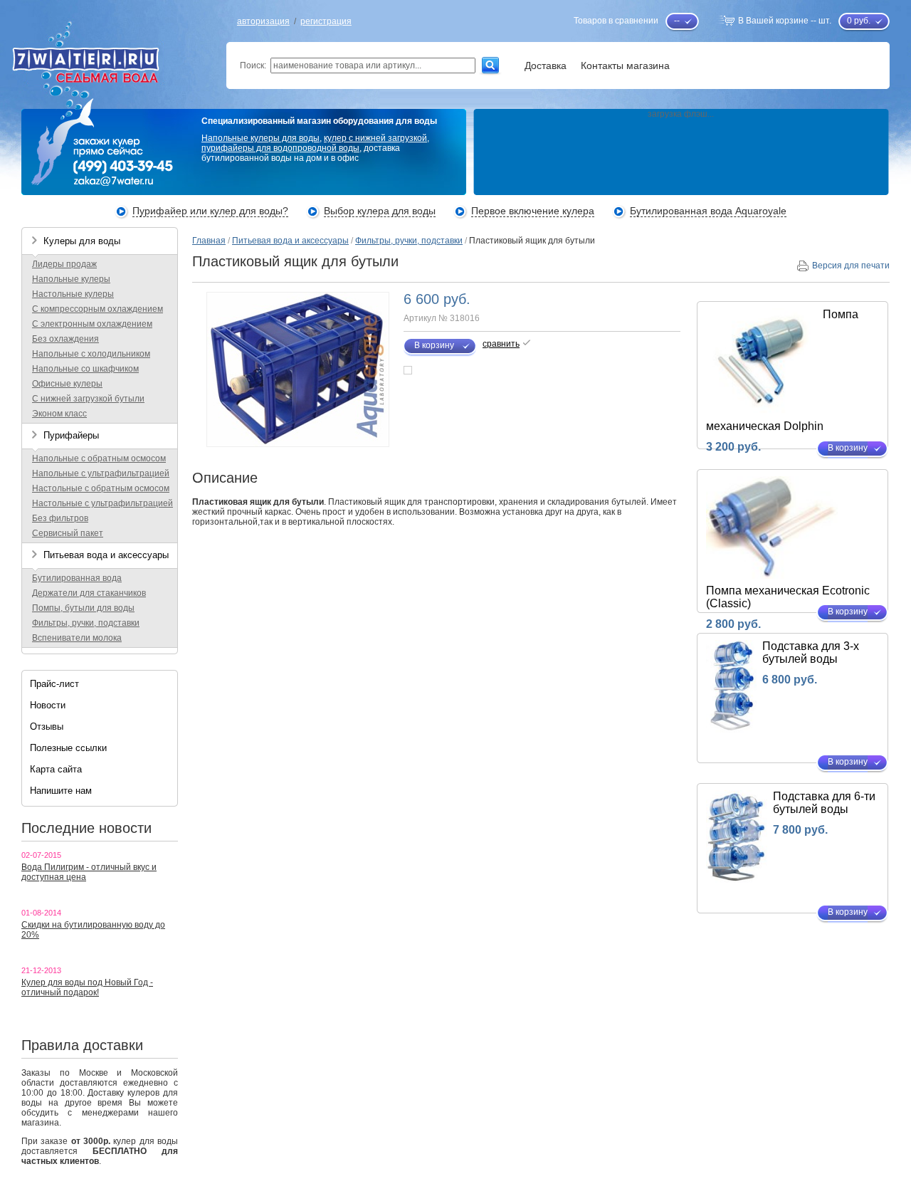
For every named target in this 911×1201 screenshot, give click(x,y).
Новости (47, 705)
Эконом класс (59, 414)
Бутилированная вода (77, 578)
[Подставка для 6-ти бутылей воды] (736, 880)
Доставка (546, 65)
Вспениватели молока (77, 638)
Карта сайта (56, 769)
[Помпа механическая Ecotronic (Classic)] (772, 576)
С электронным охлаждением (92, 324)
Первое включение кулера (532, 210)
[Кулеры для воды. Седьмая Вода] (95, 80)
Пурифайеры (71, 435)
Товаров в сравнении (616, 21)
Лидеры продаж (64, 264)
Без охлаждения (65, 339)
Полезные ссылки (68, 748)
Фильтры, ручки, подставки (85, 623)
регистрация (326, 21)
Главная (209, 241)
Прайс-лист (54, 683)
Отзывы (46, 726)
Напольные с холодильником (91, 354)
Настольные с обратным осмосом (100, 488)
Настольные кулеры (73, 294)
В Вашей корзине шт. (784, 21)
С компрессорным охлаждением (97, 309)
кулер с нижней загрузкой (375, 138)
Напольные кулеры (71, 279)
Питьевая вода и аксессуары (106, 555)
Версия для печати (851, 266)
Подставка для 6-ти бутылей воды (824, 802)
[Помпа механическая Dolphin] (761, 411)
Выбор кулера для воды (380, 210)
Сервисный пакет (67, 533)
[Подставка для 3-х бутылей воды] (731, 730)
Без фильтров (60, 518)
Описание (225, 478)
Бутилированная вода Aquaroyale (708, 210)
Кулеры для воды (81, 241)
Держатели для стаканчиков (89, 593)
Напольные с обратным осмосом (99, 458)
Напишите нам (61, 790)
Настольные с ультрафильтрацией (102, 503)
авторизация (263, 21)
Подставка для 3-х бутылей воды (810, 652)
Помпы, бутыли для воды (83, 608)
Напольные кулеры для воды (260, 138)
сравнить (501, 344)
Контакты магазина (625, 65)
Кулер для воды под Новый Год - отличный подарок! (87, 987)
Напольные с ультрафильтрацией (100, 473)
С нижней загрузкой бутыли (88, 399)
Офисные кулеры (67, 384)
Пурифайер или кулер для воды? (210, 210)
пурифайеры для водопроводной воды (280, 148)
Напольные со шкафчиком (85, 369)
